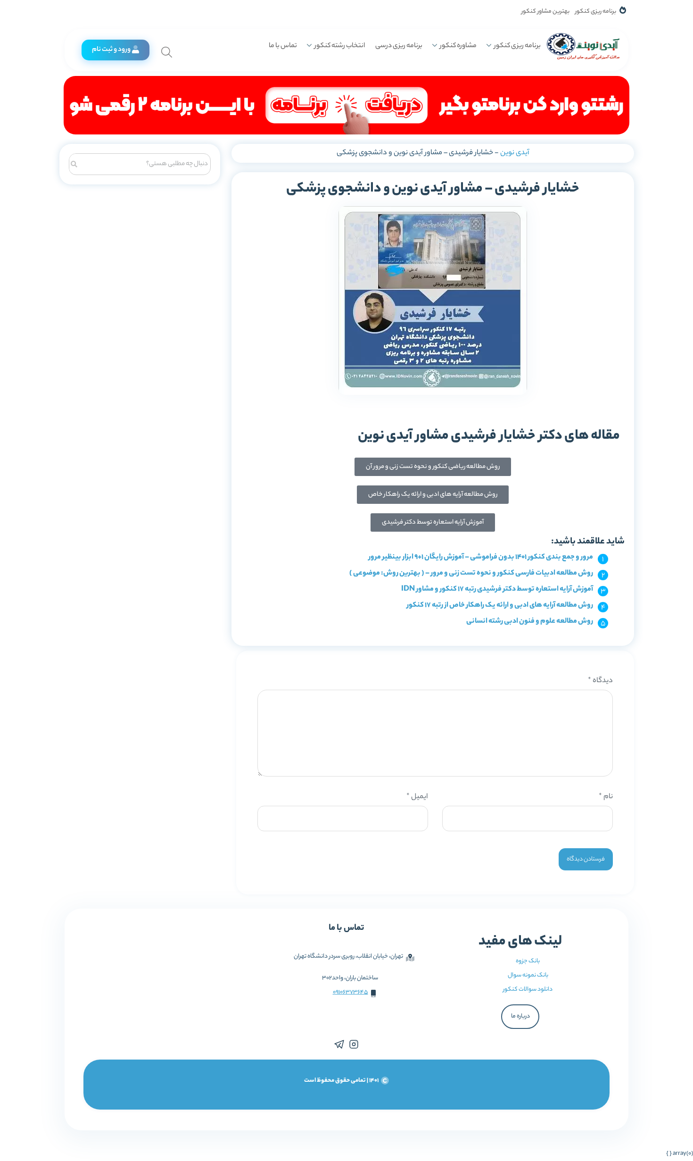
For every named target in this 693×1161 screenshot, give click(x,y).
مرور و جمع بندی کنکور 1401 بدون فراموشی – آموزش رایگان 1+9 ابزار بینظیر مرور (481, 557)
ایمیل (417, 797)
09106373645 (350, 992)
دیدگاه (600, 681)
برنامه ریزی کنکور (595, 12)
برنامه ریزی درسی (398, 46)
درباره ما (520, 1016)
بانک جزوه (528, 961)
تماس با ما (283, 46)
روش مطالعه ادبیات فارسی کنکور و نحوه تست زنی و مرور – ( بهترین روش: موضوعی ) (471, 573)
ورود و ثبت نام (111, 50)
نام (606, 797)
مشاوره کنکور (458, 46)
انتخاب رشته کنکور (339, 46)
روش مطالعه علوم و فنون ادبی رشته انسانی (529, 621)
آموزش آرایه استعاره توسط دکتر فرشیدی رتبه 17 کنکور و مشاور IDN (497, 589)
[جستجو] (74, 163)
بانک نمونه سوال (528, 975)
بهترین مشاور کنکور (545, 12)
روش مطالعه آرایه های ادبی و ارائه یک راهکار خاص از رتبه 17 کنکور (500, 605)
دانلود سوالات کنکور (528, 989)
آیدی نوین (514, 153)
